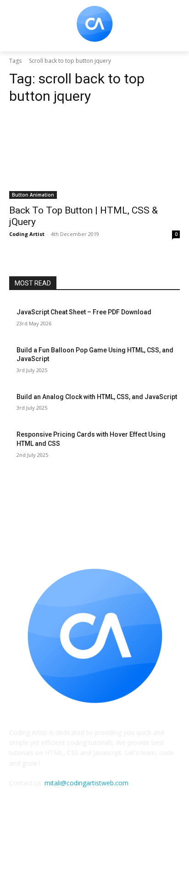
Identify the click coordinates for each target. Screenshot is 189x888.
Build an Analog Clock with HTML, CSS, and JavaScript (97, 396)
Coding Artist (26, 233)
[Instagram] (94, 847)
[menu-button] (15, 26)
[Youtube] (117, 847)
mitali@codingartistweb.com (86, 782)
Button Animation (33, 195)
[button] (175, 25)
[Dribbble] (72, 847)
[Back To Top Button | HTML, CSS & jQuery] (94, 156)
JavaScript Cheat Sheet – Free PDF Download (84, 312)
